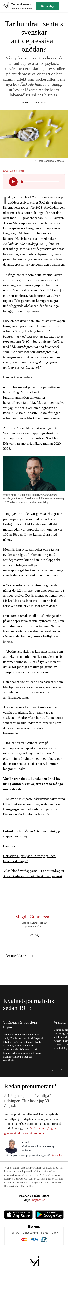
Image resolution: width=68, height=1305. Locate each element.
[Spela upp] (13, 181)
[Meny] (63, 6)
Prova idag (47, 6)
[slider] (22, 181)
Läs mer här (56, 1155)
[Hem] (6, 6)
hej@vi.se (38, 1200)
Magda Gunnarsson (34, 916)
